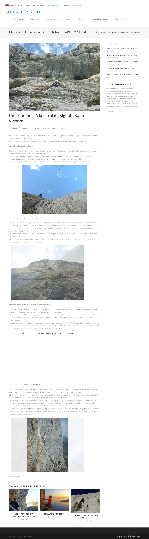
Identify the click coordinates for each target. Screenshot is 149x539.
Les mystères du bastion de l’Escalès (23, 515)
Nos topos (40, 128)
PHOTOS (13, 5)
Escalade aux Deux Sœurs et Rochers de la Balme (122, 75)
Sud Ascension (22, 12)
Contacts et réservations (128, 536)
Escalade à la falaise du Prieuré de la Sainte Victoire (123, 49)
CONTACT (28, 5)
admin (14, 128)
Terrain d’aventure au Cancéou (85, 516)
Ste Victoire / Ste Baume (56, 128)
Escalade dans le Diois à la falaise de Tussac (120, 68)
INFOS (35, 5)
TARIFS (20, 5)
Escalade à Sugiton (54, 514)
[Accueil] (96, 32)
